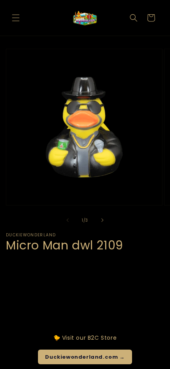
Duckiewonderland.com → (85, 357)
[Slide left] (67, 220)
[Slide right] (102, 220)
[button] (16, 18)
